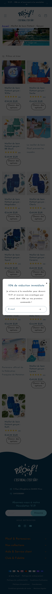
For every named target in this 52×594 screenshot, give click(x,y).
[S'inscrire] (40, 309)
